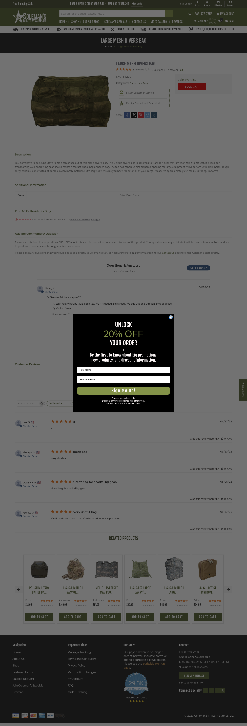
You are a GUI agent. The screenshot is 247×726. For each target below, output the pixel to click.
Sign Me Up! (123, 390)
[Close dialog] (171, 317)
